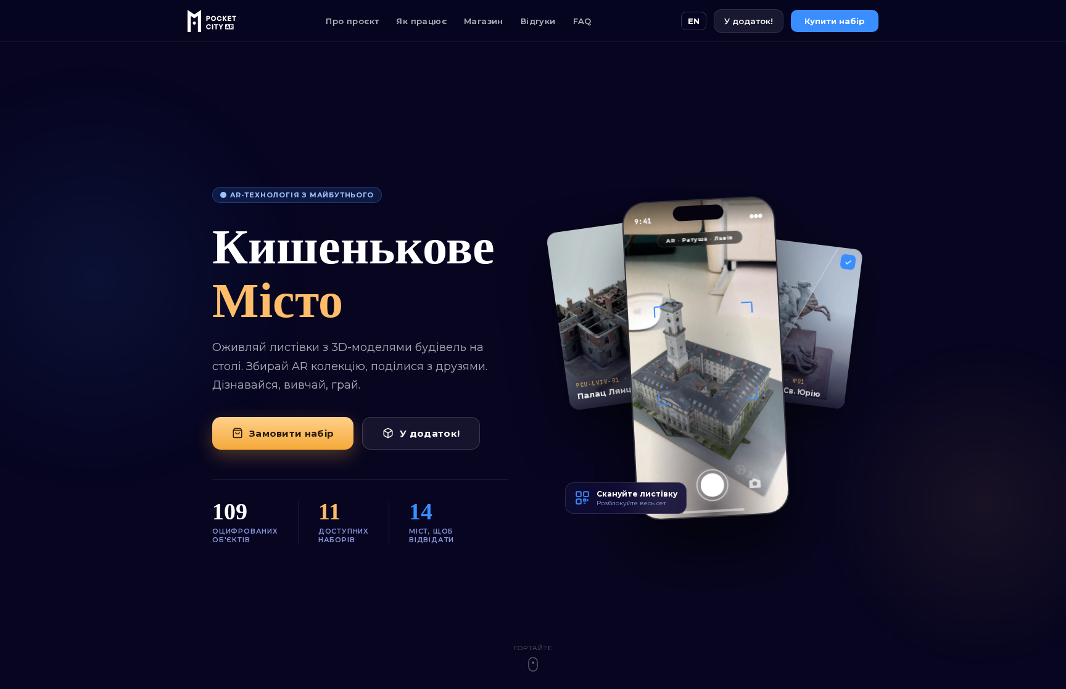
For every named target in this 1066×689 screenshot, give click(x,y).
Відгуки (538, 21)
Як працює (421, 21)
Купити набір (834, 21)
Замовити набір (291, 433)
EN (694, 21)
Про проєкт (352, 21)
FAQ (582, 21)
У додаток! (748, 21)
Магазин (483, 21)
